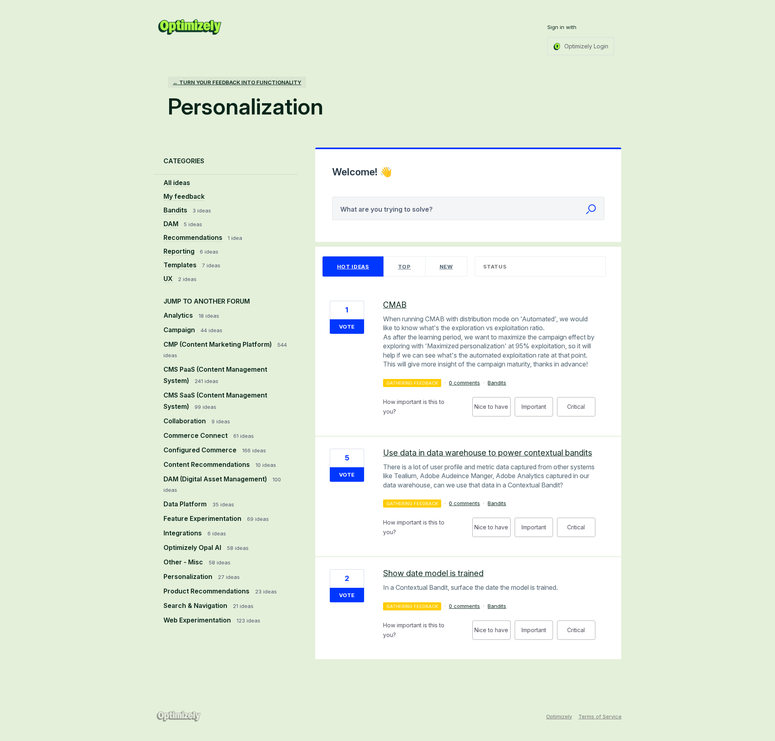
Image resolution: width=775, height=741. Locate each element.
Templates (180, 265)
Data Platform (185, 504)
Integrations (183, 533)
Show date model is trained (433, 573)
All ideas (176, 183)
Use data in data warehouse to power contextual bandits (487, 453)
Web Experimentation (197, 620)
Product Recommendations (207, 591)
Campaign (180, 330)
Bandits (175, 210)
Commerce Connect (196, 435)
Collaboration (185, 421)
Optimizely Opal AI (193, 547)
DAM (170, 224)
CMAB (394, 305)
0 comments (464, 382)
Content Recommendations (207, 464)
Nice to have (492, 409)
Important (537, 409)
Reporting (179, 251)
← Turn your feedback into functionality (237, 82)
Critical (581, 409)
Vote (346, 326)
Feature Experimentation (203, 518)
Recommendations (192, 237)
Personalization (188, 576)
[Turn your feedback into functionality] (189, 27)
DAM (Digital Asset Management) (215, 479)
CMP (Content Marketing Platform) (218, 344)
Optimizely (559, 716)
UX (168, 279)
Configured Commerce (200, 450)
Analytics (179, 315)
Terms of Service (600, 716)
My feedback (184, 196)
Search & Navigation (196, 606)
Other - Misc (184, 562)
